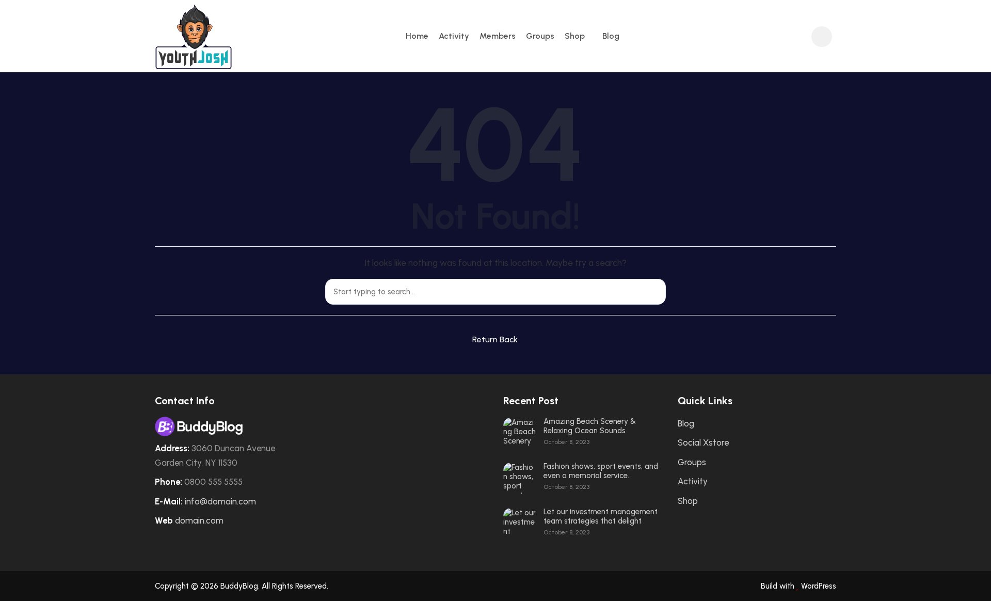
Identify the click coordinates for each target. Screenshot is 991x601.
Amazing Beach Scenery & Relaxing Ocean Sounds (590, 426)
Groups (540, 36)
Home (417, 36)
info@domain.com (220, 501)
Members (497, 36)
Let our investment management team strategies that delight (601, 516)
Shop (575, 36)
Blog (610, 36)
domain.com (199, 520)
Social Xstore (703, 442)
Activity (454, 36)
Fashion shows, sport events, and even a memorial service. (601, 471)
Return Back (495, 339)
